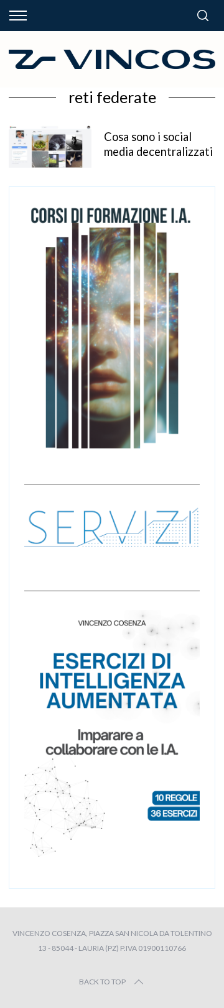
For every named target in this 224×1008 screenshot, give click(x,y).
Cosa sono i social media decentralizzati (158, 144)
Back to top (102, 981)
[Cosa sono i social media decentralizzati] (50, 146)
